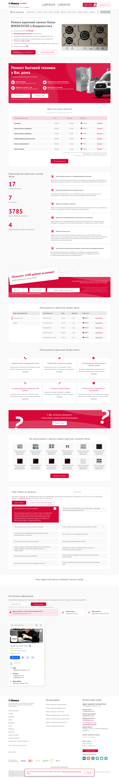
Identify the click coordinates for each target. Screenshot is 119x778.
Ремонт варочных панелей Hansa (56, 704)
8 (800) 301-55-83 (88, 715)
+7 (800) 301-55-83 (49, 4)
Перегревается (47, 328)
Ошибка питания (47, 332)
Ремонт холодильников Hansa (55, 726)
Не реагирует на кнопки (49, 337)
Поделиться (84, 758)
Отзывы (51, 12)
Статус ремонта (105, 12)
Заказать (99, 123)
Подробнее (25, 371)
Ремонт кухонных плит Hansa (55, 711)
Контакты (92, 12)
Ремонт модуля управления (23, 128)
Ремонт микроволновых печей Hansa (57, 715)
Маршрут (16, 657)
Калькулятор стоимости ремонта (19, 741)
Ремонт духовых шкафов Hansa (56, 708)
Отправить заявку (40, 96)
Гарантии (63, 12)
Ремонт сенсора (19, 149)
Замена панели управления (22, 133)
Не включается (47, 318)
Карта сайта (12, 752)
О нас (44, 12)
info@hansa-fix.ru (88, 720)
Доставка (56, 12)
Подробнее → (99, 318)
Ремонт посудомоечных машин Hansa (57, 719)
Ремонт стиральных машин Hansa (56, 722)
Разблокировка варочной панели (24, 138)
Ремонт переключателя (21, 144)
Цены (38, 12)
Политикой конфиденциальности (45, 607)
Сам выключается (48, 323)
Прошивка (17, 123)
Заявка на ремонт (83, 12)
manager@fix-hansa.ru (89, 724)
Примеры (11, 716)
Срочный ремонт (31, 12)
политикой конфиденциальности (33, 293)
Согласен (88, 772)
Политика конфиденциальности (59, 767)
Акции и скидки (72, 12)
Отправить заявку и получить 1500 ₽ (63, 290)
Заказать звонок (59, 423)
